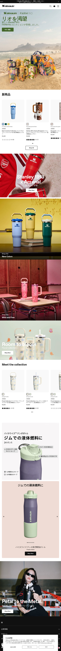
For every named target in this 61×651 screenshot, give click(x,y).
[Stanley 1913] (8, 6)
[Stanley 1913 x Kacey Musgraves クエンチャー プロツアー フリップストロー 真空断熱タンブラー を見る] (37, 111)
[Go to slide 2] (33, 143)
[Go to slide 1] (32, 143)
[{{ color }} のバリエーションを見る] (3, 124)
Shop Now (31, 553)
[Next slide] (58, 1)
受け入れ (29, 647)
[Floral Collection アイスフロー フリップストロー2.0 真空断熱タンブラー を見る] (13, 381)
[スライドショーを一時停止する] (1, 1)
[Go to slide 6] (33, 542)
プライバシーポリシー (46, 643)
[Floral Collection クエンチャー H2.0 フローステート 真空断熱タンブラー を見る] (37, 381)
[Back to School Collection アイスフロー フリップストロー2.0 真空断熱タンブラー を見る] (13, 111)
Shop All (31, 148)
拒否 (46, 647)
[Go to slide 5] (32, 542)
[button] (58, 6)
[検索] (50, 6)
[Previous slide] (2, 1)
